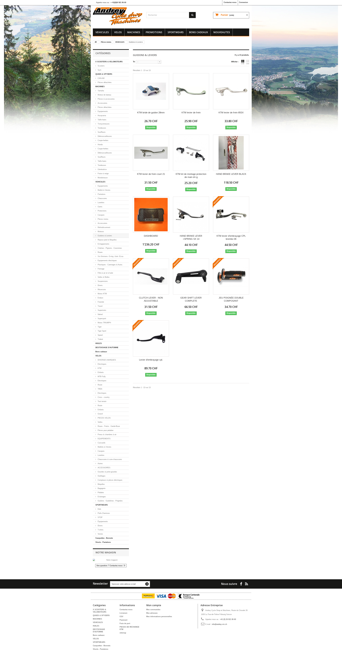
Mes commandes (153, 610)
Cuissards (101, 443)
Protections (101, 211)
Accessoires (102, 103)
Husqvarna (101, 116)
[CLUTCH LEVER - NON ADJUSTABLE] (151, 276)
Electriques (101, 364)
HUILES (98, 343)
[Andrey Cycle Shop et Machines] (117, 16)
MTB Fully (101, 376)
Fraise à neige (103, 174)
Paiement (123, 620)
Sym (99, 70)
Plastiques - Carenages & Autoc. (110, 265)
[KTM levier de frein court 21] (151, 152)
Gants (99, 207)
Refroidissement (103, 227)
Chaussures (102, 198)
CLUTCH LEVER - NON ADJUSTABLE (151, 299)
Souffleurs (101, 132)
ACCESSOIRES (103, 468)
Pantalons (101, 194)
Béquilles (101, 484)
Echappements (103, 244)
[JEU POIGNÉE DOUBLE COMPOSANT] (231, 276)
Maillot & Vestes (103, 190)
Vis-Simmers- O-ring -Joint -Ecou (110, 256)
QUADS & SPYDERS (103, 74)
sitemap (123, 633)
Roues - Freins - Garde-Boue (108, 426)
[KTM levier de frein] (191, 91)
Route (99, 385)
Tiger (99, 327)
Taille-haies (101, 120)
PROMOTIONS (154, 32)
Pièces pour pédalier (105, 430)
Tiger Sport (101, 331)
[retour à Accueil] (95, 42)
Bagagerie (101, 488)
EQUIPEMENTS (103, 439)
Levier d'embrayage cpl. (151, 360)
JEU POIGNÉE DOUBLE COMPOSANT (231, 299)
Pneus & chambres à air (106, 434)
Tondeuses (101, 128)
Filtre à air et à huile (105, 273)
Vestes (100, 534)
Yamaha (100, 91)
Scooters (101, 66)
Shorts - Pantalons (103, 542)
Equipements (102, 111)
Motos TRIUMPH (104, 323)
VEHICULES (102, 32)
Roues (100, 252)
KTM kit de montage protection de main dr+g (191, 175)
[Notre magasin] (111, 560)
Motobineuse (102, 178)
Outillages (101, 476)
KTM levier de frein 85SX (231, 112)
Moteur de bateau (104, 95)
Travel (99, 306)
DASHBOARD (151, 236)
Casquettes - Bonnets (104, 538)
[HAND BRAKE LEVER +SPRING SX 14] (191, 214)
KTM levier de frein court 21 (151, 174)
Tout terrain (101, 401)
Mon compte (153, 605)
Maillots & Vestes (104, 447)
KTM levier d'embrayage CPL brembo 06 (231, 237)
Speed (100, 335)
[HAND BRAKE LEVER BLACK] (231, 152)
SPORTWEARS (176, 32)
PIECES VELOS (104, 418)
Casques (100, 215)
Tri (134, 62)
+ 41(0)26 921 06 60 (118, 2)
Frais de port (125, 623)
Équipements (102, 521)
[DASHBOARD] (151, 214)
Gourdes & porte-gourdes (107, 472)
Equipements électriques (107, 261)
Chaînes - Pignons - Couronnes (109, 248)
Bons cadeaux (198, 32)
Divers (100, 285)
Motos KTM (102, 294)
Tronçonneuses (103, 124)
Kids (99, 509)
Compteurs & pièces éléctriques (109, 480)
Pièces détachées (104, 82)
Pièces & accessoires (106, 99)
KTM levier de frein (191, 112)
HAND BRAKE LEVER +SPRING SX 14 (191, 237)
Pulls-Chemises (103, 513)
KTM (99, 368)
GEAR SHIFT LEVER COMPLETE (191, 299)
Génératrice (102, 169)
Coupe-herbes (102, 140)
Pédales (100, 492)
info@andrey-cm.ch (219, 624)
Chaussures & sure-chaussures (109, 459)
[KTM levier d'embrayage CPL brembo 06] (231, 214)
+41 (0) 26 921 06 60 (228, 619)
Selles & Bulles (103, 277)
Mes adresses (152, 613)
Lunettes (100, 203)
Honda (100, 145)
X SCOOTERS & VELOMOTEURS (109, 62)
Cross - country (103, 397)
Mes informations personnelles (159, 616)
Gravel (100, 414)
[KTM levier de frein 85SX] (231, 91)
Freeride (100, 302)
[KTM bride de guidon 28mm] (151, 91)
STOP (99, 517)
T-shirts (100, 530)
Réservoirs (101, 290)
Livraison (123, 613)
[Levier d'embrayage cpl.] (151, 338)
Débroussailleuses (104, 136)
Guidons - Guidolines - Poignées (110, 501)
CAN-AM (100, 78)
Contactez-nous (230, 2)
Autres (100, 463)
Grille (242, 63)
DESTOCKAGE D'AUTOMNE (106, 347)
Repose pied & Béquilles (107, 240)
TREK (99, 389)
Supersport (101, 318)
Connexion (243, 2)
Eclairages (101, 497)
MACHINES (133, 32)
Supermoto (101, 310)
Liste (247, 63)
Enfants (100, 372)
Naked (100, 314)
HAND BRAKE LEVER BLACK (231, 174)
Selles (99, 422)
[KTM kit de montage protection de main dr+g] (191, 152)
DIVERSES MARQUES (106, 360)
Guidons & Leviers (104, 236)
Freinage (100, 269)
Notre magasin (106, 552)
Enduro (100, 298)
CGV (121, 616)
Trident (100, 339)
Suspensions (102, 281)
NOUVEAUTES (221, 32)
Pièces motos (102, 219)
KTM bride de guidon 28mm (151, 112)
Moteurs (100, 232)
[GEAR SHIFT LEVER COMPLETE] (191, 276)
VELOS (118, 32)
